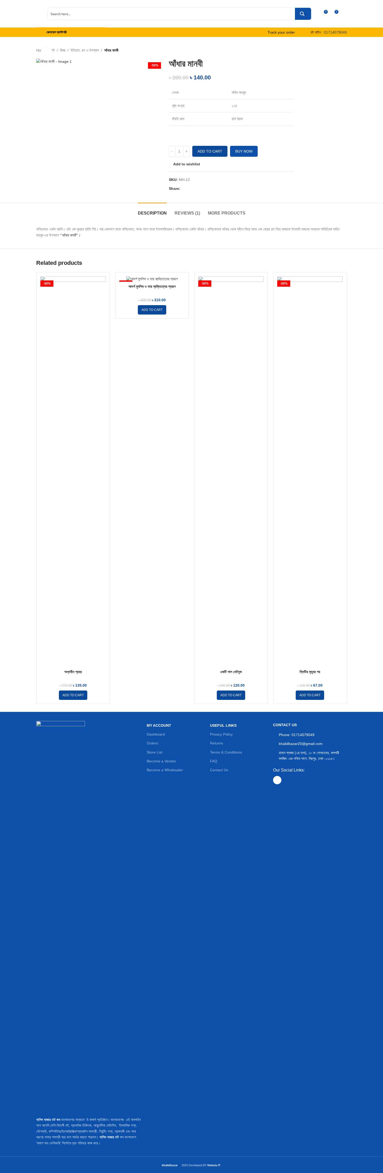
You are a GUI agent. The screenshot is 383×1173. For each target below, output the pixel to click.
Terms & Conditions (226, 752)
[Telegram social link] (208, 188)
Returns (216, 743)
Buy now (243, 151)
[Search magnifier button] (303, 14)
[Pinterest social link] (196, 188)
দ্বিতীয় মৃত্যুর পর (310, 672)
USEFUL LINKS (223, 725)
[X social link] (190, 188)
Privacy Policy (221, 734)
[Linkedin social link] (202, 188)
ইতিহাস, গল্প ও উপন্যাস (85, 50)
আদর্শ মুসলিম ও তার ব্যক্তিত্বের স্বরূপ (152, 286)
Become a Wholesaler (165, 770)
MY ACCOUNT (159, 725)
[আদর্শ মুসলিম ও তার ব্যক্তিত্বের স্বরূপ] (152, 279)
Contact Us (219, 770)
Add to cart (209, 151)
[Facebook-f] (277, 780)
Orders (152, 743)
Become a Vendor (161, 761)
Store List (154, 752)
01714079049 (335, 32)
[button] (73, 695)
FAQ (213, 761)
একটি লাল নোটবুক (231, 672)
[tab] (152, 210)
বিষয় (62, 50)
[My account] (344, 14)
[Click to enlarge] (46, 53)
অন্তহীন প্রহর (73, 672)
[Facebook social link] (183, 188)
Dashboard (156, 734)
